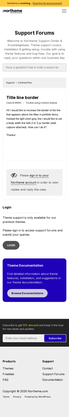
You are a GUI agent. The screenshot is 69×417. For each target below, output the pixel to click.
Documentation (52, 379)
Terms (6, 396)
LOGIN (11, 245)
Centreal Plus (25, 82)
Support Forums (34, 33)
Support (10, 82)
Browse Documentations (27, 293)
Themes (8, 368)
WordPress (45, 396)
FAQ (5, 379)
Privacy (17, 396)
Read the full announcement (47, 3)
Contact (47, 368)
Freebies (8, 374)
